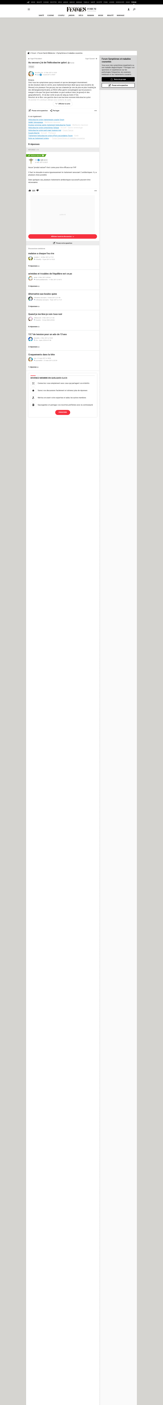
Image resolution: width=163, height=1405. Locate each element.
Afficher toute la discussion (61, 236)
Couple (61, 15)
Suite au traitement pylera (38, 138)
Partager (56, 111)
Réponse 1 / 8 (33, 150)
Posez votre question (39, 111)
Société (99, 2)
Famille (86, 2)
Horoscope (120, 2)
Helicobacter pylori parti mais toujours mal (44, 130)
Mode (33, 2)
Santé (93, 2)
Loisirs (111, 2)
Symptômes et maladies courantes (69, 53)
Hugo (128, 2)
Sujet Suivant (90, 59)
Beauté (39, 2)
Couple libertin (33, 133)
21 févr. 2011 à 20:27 (41, 162)
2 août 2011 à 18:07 (49, 75)
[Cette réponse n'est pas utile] (37, 190)
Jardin (65, 2)
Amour (72, 2)
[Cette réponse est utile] (29, 190)
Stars (106, 2)
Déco (60, 2)
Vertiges (31, 67)
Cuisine (46, 2)
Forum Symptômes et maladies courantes (68, 138)
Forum (133, 2)
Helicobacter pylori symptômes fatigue (43, 128)
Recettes (53, 2)
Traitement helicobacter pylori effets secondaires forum (50, 136)
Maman (90, 15)
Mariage (79, 2)
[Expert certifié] (41, 75)
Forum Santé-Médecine (46, 53)
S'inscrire (63, 412)
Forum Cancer (68, 130)
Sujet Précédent (36, 59)
